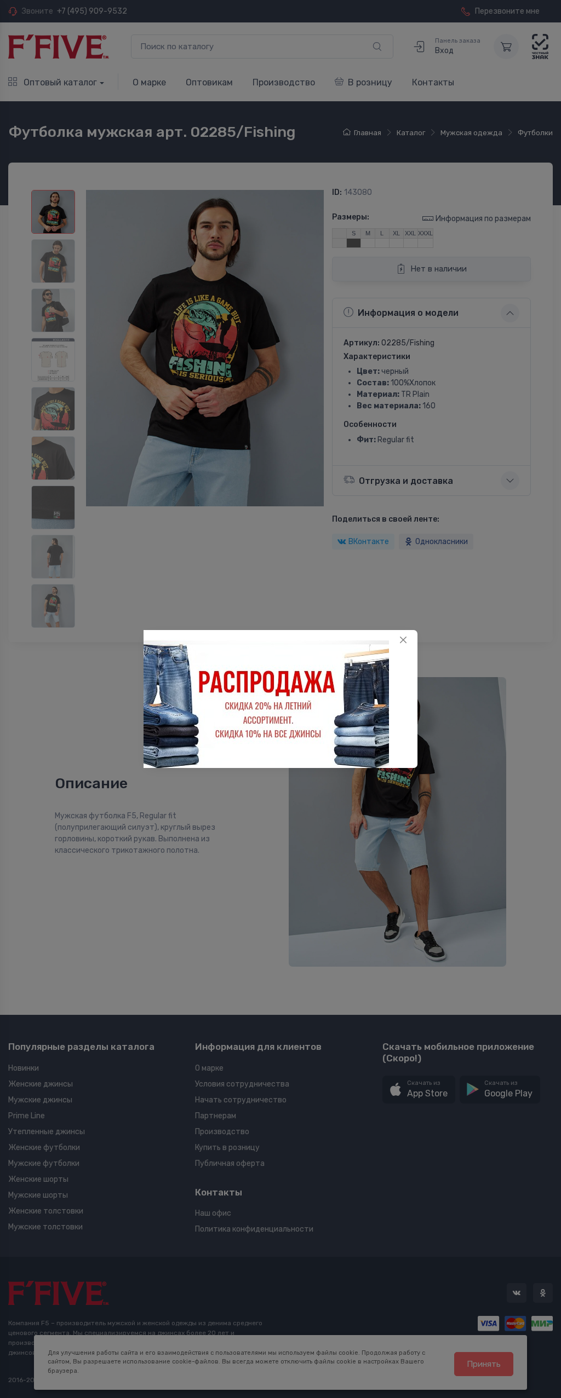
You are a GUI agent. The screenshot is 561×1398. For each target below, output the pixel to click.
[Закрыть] (403, 639)
